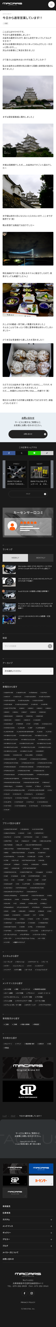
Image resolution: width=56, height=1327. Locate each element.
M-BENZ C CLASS (41, 735)
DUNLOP (8, 864)
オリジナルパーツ (47, 931)
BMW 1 (22, 708)
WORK (23, 927)
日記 (6, 23)
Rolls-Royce (9, 786)
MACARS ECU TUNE (37, 888)
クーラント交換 (40, 1001)
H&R (6, 876)
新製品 (7, 1048)
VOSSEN (32, 923)
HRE (23, 876)
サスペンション (21, 962)
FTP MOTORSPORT (30, 868)
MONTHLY (40, 558)
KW (18, 884)
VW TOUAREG (46, 806)
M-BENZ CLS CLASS (28, 739)
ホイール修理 (9, 993)
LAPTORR (27, 884)
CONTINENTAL (9, 856)
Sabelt (7, 915)
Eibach (17, 864)
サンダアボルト (25, 934)
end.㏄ (26, 864)
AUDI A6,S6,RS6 (24, 700)
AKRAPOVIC (39, 833)
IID (13, 880)
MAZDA (7, 755)
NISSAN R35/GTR (10, 759)
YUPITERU (8, 931)
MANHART (24, 895)
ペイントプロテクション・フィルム (26, 938)
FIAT (29, 724)
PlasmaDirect (9, 907)
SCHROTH (17, 915)
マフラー (7, 966)
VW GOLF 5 (17, 794)
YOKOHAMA (41, 927)
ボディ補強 (18, 970)
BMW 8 (33, 712)
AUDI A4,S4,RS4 (45, 696)
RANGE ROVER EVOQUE (12, 782)
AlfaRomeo (33, 692)
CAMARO (38, 720)
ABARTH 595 (9, 692)
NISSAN (39, 755)
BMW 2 (31, 708)
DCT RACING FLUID (29, 860)
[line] (34, 453)
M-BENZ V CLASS (26, 751)
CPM (41, 856)
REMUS (41, 911)
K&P (37, 880)
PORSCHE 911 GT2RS (11, 763)
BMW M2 (43, 712)
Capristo (32, 853)
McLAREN (29, 755)
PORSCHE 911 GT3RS (45, 763)
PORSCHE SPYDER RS (12, 778)
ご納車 (15, 1024)
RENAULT (47, 782)
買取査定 (36, 1024)
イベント (19, 1044)
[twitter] (21, 453)
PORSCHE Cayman (44, 767)
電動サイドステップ (19, 942)
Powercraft (47, 907)
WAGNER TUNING (10, 927)
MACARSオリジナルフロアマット (14, 892)
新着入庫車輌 (25, 1024)
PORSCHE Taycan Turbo (31, 778)
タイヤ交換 (20, 993)
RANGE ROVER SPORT (32, 782)
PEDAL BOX (33, 903)
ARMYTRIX (8, 841)
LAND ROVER (9, 732)
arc (38, 837)
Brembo (46, 849)
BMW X (18, 720)
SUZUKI (29, 786)
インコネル (35, 931)
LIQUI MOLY (8, 888)
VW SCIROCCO (43, 802)
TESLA (38, 786)
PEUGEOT (24, 759)
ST (35, 915)
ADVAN (22, 833)
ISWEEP (21, 880)
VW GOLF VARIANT (39, 798)
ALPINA (44, 692)
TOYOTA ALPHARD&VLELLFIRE (15, 790)
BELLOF (19, 845)
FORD (37, 724)
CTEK (6, 860)
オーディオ (29, 970)
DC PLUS (15, 860)
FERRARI (20, 724)
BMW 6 (16, 712)
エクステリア (39, 966)
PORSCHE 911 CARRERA (39, 759)
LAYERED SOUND (39, 884)
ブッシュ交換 (8, 1001)
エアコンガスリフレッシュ (12, 997)
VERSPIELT (8, 923)
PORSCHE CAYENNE (26, 767)
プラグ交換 (39, 997)
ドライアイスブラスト (45, 1005)
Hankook (15, 876)
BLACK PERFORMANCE (34, 845)
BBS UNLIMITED (46, 841)
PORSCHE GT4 (9, 771)
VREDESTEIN (44, 923)
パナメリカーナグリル (40, 934)
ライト (30, 966)
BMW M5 (20, 716)
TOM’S (31, 919)
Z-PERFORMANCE (21, 931)
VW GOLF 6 (29, 794)
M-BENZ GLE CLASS (11, 747)
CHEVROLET (9, 724)
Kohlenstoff (8, 884)
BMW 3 (40, 708)
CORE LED (32, 856)
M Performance (22, 888)
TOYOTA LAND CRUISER (36, 790)
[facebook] (9, 453)
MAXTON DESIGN (38, 895)
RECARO (22, 911)
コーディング (8, 962)
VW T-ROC (8, 806)
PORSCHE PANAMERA (26, 774)
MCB (50, 895)
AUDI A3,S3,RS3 (31, 696)
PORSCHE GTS (39, 771)
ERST (6, 868)
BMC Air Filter (9, 849)
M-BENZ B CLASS (26, 735)
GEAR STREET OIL (26, 872)
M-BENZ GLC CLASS (44, 743)
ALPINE (18, 837)
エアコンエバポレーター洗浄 (13, 1005)
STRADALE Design (10, 919)
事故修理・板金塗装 (40, 989)
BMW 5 (7, 712)
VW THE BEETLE (21, 806)
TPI (39, 919)
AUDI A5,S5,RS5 (10, 700)
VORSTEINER (21, 923)
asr (17, 841)
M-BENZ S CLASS (45, 747)
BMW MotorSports (24, 849)
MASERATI (40, 751)
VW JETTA (8, 802)
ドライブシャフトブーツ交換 (24, 1001)
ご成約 (7, 1024)
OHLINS (7, 903)
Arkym (45, 837)
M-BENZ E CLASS (45, 739)
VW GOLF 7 (40, 794)
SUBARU (20, 786)
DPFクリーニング (30, 1005)
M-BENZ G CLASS (10, 743)
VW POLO (31, 802)
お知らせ (41, 1044)
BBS (35, 841)
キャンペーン (8, 1044)
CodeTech (42, 853)
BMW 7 (25, 712)
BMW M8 (40, 716)
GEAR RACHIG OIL (11, 872)
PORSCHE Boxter (10, 767)
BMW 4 (49, 708)
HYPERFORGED (35, 876)
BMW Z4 (27, 720)
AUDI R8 (44, 704)
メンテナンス (26, 989)
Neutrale (26, 899)
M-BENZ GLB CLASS (27, 743)
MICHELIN (8, 899)
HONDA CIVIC (47, 724)
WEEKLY (15, 558)
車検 (17, 989)
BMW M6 (30, 716)
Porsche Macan (10, 774)
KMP (44, 880)
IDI (45, 876)
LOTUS (49, 732)
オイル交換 (8, 989)
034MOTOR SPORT (11, 829)
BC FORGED (9, 845)
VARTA (46, 919)
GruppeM (40, 872)
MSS (17, 899)
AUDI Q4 (35, 704)
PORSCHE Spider (43, 774)
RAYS (6, 911)
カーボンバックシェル (11, 934)
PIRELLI (44, 903)
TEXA (22, 919)
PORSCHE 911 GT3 (28, 763)
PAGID (23, 903)
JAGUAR (22, 728)
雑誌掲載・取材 (30, 1044)
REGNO (32, 911)
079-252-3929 (20, 1286)
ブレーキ (45, 962)
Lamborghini (41, 728)
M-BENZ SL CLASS (11, 751)
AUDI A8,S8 (8, 704)
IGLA (6, 880)
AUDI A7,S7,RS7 (38, 700)
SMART (27, 915)
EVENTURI (16, 868)
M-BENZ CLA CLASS (11, 739)
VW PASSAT (19, 802)
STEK (42, 915)
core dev (21, 856)
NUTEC (44, 899)
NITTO (36, 899)
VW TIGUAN (34, 806)
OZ (16, 903)
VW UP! (7, 810)
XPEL (31, 927)
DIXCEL (42, 860)
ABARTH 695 (22, 692)
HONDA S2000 (10, 728)
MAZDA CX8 (18, 755)
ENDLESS (36, 864)
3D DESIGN (25, 829)
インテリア (8, 970)
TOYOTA (47, 786)
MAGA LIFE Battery (11, 895)
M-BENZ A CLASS (10, 735)
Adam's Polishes (10, 833)
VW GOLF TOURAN (22, 798)
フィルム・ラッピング (41, 970)
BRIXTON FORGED (19, 853)
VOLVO (7, 794)
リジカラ (7, 942)
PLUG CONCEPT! (23, 907)
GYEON (49, 872)
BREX (6, 853)
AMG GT (7, 696)
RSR (50, 911)
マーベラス (42, 938)
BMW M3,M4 (9, 716)
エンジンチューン (19, 966)
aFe (30, 833)
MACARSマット (32, 892)
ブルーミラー (8, 938)
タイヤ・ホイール (33, 962)
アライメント (31, 993)
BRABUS (37, 849)
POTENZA (36, 907)
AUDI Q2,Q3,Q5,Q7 (22, 704)
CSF (48, 856)
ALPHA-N (8, 837)
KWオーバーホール (44, 993)
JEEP (30, 728)
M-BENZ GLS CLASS (28, 747)
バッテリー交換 (27, 997)
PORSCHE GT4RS (24, 771)
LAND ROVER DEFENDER (26, 732)
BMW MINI (8, 720)
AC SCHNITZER (38, 829)
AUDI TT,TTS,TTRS (10, 708)
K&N (29, 880)
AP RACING (28, 837)
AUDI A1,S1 (18, 696)
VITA (50, 790)
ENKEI (45, 864)
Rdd (14, 911)
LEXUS (40, 732)
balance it (26, 841)
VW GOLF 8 (8, 798)
